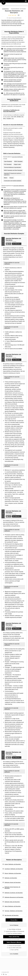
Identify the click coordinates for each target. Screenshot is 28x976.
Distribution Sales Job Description (12, 901)
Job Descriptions (5, 8)
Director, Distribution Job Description (13, 873)
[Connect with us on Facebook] (1, 974)
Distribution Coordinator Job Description (14, 892)
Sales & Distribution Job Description (13, 906)
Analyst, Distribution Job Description (13, 864)
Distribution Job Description (11, 878)
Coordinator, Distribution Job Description (14, 868)
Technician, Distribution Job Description (13, 910)
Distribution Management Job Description (14, 897)
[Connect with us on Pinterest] (3, 974)
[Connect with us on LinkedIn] (6, 974)
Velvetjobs (3, 2)
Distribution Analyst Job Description (13, 882)
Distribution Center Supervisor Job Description (12, 887)
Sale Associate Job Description (12, 915)
